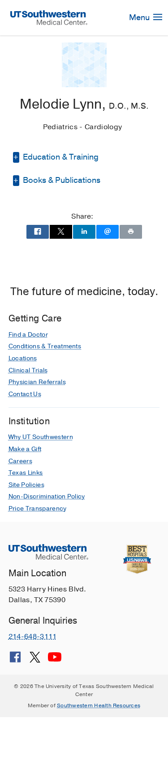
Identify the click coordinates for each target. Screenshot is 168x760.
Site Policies (26, 485)
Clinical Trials (28, 370)
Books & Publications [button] (60, 180)
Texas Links (26, 473)
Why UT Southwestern (41, 437)
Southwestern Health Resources (98, 705)
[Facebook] (15, 660)
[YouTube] (54, 660)
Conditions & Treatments (45, 346)
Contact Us (25, 394)
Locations (23, 358)
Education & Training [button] (60, 157)
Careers (20, 461)
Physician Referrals (37, 382)
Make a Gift (25, 449)
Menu (140, 17)
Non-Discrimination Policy (47, 496)
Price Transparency (38, 508)
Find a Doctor (28, 334)
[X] (35, 660)
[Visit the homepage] (49, 17)
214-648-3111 (33, 637)
